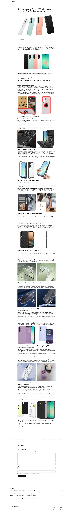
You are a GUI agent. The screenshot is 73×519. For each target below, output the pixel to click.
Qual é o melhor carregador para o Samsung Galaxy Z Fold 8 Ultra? (22, 490)
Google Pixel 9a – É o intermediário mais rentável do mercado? (52, 439)
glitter (36, 282)
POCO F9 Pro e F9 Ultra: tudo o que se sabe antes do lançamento (22, 493)
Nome (18, 462)
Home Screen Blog (13, 1)
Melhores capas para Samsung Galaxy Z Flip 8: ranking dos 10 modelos (23, 495)
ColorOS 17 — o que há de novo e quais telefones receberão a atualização (23, 498)
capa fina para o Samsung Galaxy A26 (27, 221)
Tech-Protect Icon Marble (26, 350)
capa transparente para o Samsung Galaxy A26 (31, 254)
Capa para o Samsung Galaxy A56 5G (27, 424)
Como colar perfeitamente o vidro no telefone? (18, 439)
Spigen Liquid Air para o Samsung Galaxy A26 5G (44, 216)
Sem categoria (22, 39)
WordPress (62, 516)
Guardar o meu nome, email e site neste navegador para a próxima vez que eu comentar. (28, 473)
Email (18, 466)
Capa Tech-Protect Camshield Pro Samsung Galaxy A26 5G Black (29, 120)
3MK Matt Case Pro (41, 386)
